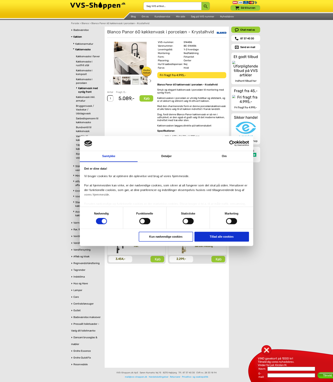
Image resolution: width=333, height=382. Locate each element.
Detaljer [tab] (166, 156)
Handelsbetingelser (158, 377)
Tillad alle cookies (222, 236)
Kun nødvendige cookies (165, 236)
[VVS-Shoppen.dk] (97, 3)
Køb (147, 98)
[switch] (144, 221)
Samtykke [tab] (108, 156)
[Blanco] (221, 33)
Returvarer (175, 377)
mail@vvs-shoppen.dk (136, 377)
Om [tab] (224, 156)
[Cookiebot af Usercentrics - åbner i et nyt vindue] (232, 143)
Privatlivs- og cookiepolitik (195, 377)
